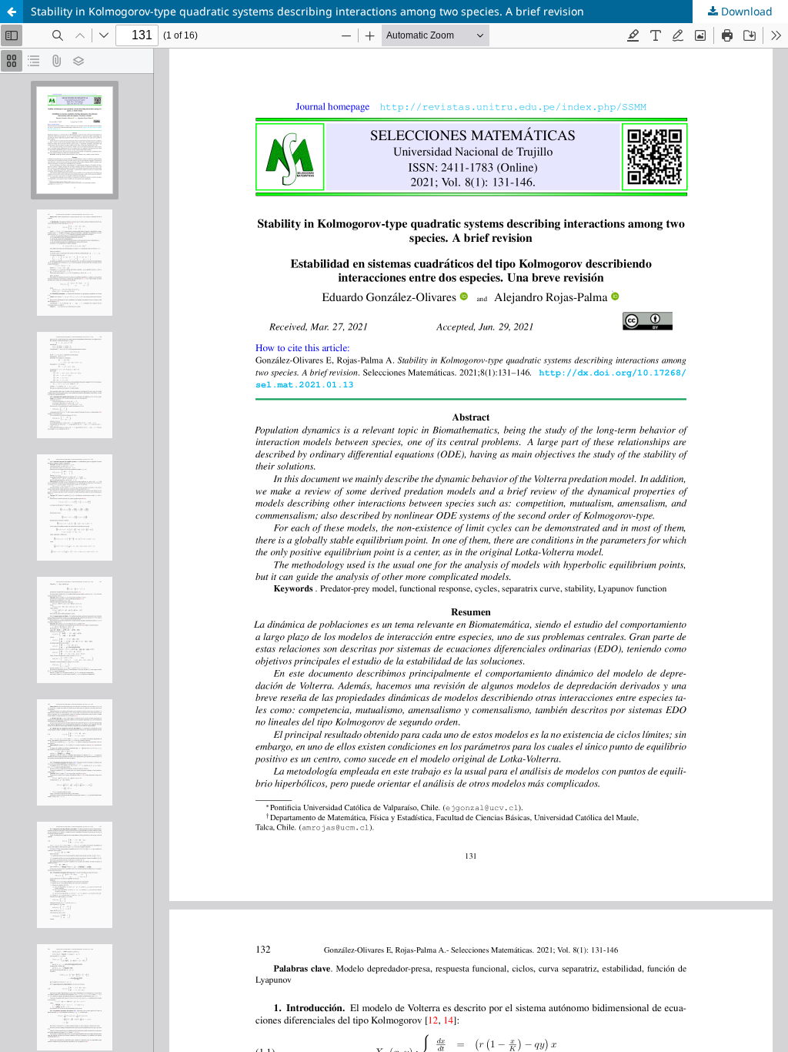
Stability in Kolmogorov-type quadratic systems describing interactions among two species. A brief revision (307, 11)
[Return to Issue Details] (11, 11)
